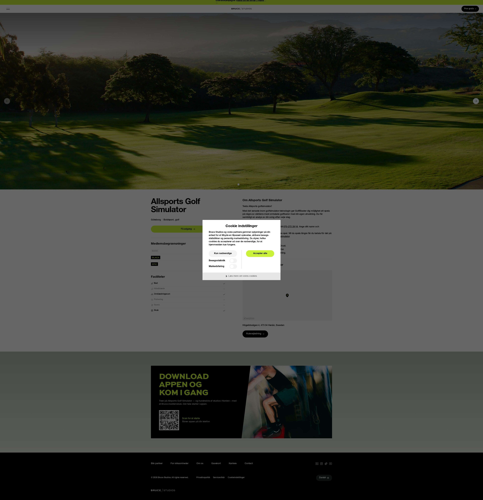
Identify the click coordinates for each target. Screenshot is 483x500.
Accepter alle (260, 253)
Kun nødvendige (223, 253)
